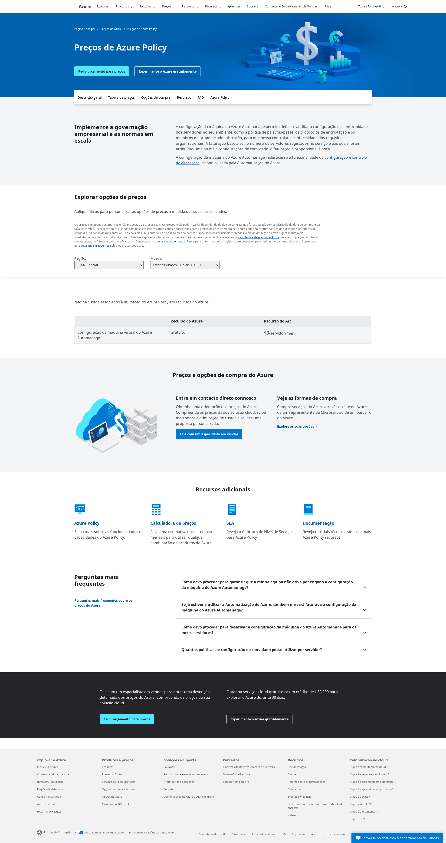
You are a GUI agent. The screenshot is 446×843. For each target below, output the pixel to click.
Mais (328, 6)
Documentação (318, 523)
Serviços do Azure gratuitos (118, 781)
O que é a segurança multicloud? (369, 774)
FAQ (201, 97)
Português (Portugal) (57, 832)
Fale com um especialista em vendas (209, 434)
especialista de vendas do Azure (173, 241)
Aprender (233, 6)
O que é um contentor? (364, 811)
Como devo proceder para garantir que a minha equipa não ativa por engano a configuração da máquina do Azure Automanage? (267, 584)
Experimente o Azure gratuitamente (167, 71)
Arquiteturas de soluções (179, 781)
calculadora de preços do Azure (258, 237)
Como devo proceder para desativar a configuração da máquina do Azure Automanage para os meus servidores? (268, 630)
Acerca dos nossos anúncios (328, 834)
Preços (166, 6)
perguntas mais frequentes (91, 246)
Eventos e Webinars (300, 796)
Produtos (122, 6)
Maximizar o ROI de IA (115, 804)
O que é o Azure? (47, 767)
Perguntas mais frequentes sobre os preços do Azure (103, 603)
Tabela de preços (121, 97)
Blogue (292, 774)
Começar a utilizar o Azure (53, 774)
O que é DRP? (358, 819)
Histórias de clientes (49, 811)
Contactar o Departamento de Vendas (291, 6)
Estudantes (294, 789)
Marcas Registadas (294, 834)
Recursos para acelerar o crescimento (186, 774)
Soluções (145, 6)
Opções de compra (156, 97)
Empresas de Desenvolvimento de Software (249, 767)
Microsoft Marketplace (236, 774)
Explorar (102, 6)
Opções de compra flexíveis (118, 789)
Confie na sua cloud (49, 796)
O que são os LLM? (361, 804)
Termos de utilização (264, 834)
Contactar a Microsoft (212, 834)
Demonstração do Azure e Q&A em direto (189, 796)
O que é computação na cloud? (368, 767)
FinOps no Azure (112, 796)
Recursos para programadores (306, 781)
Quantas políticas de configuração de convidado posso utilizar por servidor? (251, 649)
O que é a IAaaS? (360, 796)
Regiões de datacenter (50, 789)
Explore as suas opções (295, 426)
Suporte (252, 6)
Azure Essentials (46, 804)
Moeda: (156, 258)
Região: (80, 258)
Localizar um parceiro (236, 781)
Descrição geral (90, 97)
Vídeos (292, 815)
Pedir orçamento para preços (101, 71)
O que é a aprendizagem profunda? (371, 789)
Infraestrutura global (50, 781)
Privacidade (238, 834)
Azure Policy (219, 97)
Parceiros (188, 6)
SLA (230, 523)
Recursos (211, 6)
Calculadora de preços (173, 523)
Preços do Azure (112, 774)
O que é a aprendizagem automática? (372, 781)
